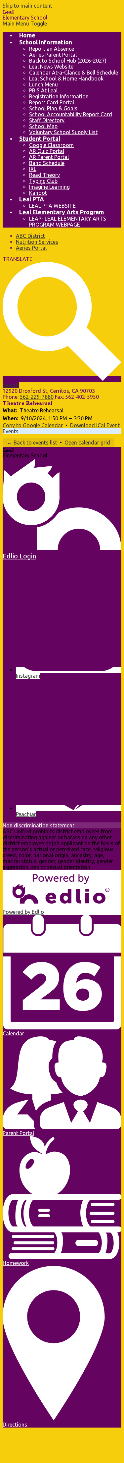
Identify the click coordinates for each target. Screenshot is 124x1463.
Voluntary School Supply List (63, 132)
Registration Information (59, 96)
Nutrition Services (37, 242)
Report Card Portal (51, 102)
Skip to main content (27, 6)
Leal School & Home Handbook (66, 78)
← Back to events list (32, 442)
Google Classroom (51, 145)
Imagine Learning (49, 187)
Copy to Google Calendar (33, 425)
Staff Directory (46, 120)
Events (11, 431)
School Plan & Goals (53, 108)
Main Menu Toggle (25, 23)
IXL (32, 169)
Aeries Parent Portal (53, 55)
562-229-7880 (37, 397)
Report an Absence (51, 49)
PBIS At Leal (43, 90)
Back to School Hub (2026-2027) (67, 61)
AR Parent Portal (49, 157)
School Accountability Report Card (70, 114)
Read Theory (44, 175)
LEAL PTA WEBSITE (52, 206)
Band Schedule (46, 163)
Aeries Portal (31, 248)
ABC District (30, 236)
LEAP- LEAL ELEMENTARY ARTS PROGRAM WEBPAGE (67, 222)
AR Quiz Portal (46, 151)
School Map (43, 126)
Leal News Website (51, 67)
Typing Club (43, 181)
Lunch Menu (43, 84)
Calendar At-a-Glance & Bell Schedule (73, 73)
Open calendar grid (87, 442)
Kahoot (38, 193)
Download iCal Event (95, 425)
